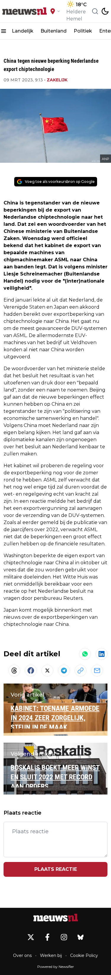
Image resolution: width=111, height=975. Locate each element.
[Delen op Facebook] (31, 670)
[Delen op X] (47, 670)
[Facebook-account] (47, 937)
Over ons (22, 955)
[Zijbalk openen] (3, 31)
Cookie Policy (84, 955)
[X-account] (30, 937)
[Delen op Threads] (14, 670)
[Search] (95, 11)
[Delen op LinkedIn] (101, 654)
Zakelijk (57, 80)
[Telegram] (64, 670)
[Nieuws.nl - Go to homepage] (55, 918)
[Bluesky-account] (80, 937)
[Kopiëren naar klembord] (80, 670)
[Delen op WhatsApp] (85, 654)
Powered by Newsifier (55, 966)
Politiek (83, 31)
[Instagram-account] (63, 937)
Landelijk (22, 31)
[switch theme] (105, 11)
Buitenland (54, 31)
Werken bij (51, 955)
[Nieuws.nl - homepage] (24, 11)
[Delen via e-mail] (97, 670)
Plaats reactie (55, 869)
